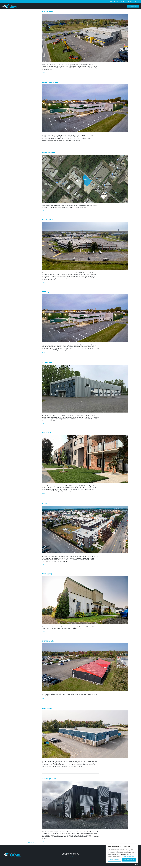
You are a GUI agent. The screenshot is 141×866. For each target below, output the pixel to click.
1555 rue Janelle (48, 12)
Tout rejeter (114, 860)
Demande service (114, 1)
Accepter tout (129, 860)
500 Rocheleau (47, 362)
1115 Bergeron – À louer (50, 82)
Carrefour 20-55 (47, 220)
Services (130, 1)
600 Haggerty (47, 574)
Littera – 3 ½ (46, 433)
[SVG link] (136, 864)
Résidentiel (69, 6)
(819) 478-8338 (70, 857)
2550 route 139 (47, 708)
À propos (123, 1)
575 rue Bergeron (48, 152)
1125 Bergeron (47, 292)
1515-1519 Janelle (48, 641)
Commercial (79, 6)
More (43, 72)
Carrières (136, 1)
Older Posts (31, 842)
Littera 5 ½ (46, 503)
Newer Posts (31, 844)
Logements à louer (55, 6)
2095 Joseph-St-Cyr (49, 779)
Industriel (91, 6)
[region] (122, 853)
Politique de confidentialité (127, 856)
